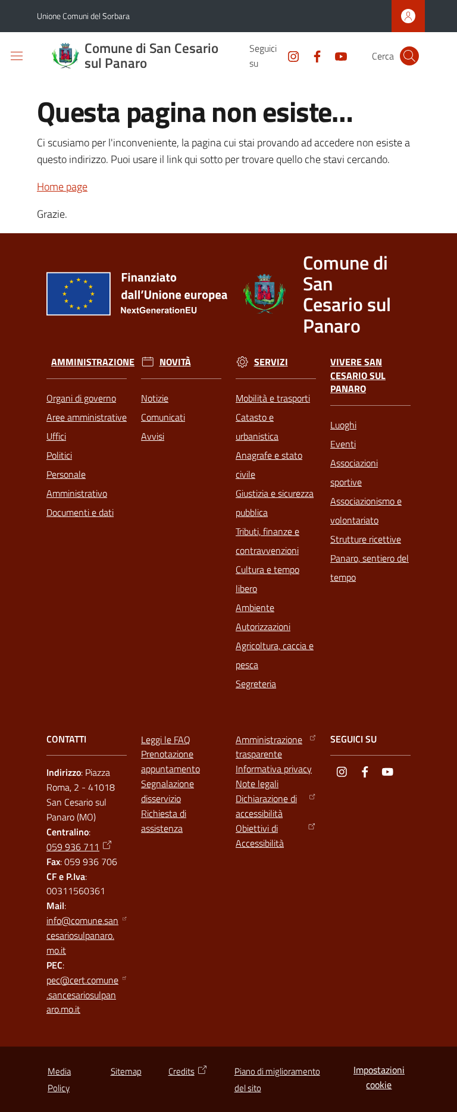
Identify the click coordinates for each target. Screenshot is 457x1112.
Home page (62, 186)
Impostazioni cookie (379, 1077)
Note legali (257, 783)
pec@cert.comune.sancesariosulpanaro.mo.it (82, 995)
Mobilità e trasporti (273, 398)
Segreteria (256, 683)
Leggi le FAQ (165, 739)
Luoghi (343, 425)
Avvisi (152, 436)
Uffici (56, 436)
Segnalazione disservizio (167, 791)
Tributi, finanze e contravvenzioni (267, 540)
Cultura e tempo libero (267, 579)
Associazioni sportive (354, 472)
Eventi (343, 444)
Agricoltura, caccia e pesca (275, 655)
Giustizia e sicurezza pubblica (275, 502)
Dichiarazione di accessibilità (266, 805)
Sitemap (126, 1071)
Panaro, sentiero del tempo (369, 567)
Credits (181, 1071)
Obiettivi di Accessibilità (260, 835)
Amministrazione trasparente (269, 747)
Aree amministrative (86, 417)
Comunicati (163, 417)
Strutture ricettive (365, 539)
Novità (175, 362)
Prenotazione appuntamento (170, 761)
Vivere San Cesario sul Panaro (358, 375)
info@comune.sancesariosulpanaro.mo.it (82, 935)
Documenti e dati (80, 512)
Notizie (154, 398)
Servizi (271, 362)
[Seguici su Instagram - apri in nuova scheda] (289, 55)
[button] (409, 56)
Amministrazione (92, 362)
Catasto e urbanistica (257, 426)
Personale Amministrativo (76, 483)
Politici (59, 455)
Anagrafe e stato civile (269, 464)
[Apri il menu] (17, 56)
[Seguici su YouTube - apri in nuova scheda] (336, 55)
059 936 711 (72, 847)
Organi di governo (81, 398)
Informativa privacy (274, 769)
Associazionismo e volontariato (366, 510)
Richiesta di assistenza (163, 820)
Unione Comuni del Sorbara (83, 16)
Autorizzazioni (263, 626)
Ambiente (255, 607)
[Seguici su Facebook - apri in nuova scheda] (312, 55)
